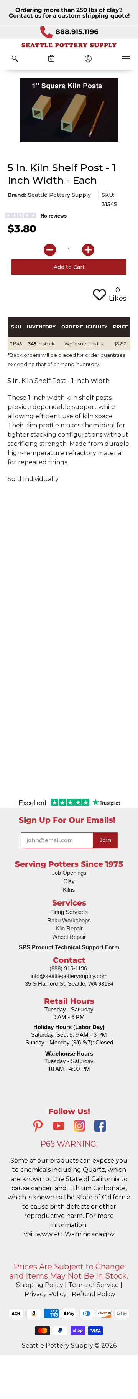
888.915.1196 (77, 32)
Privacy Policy (46, 1294)
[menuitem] (15, 58)
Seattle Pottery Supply (59, 194)
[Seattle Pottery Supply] (69, 45)
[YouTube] (58, 1126)
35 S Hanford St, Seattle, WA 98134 (69, 983)
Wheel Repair (69, 937)
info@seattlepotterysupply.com (69, 976)
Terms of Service (93, 1284)
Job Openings (69, 872)
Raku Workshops (69, 920)
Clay (69, 881)
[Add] (88, 250)
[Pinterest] (38, 1126)
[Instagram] (79, 1126)
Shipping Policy (39, 1284)
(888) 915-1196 (68, 968)
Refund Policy (93, 1294)
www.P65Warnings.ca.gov (75, 1234)
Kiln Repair (69, 928)
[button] (15, 58)
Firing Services (69, 912)
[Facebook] (100, 1126)
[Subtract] (50, 250)
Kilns (69, 889)
